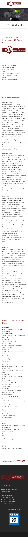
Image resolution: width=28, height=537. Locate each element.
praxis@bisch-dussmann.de (9, 79)
